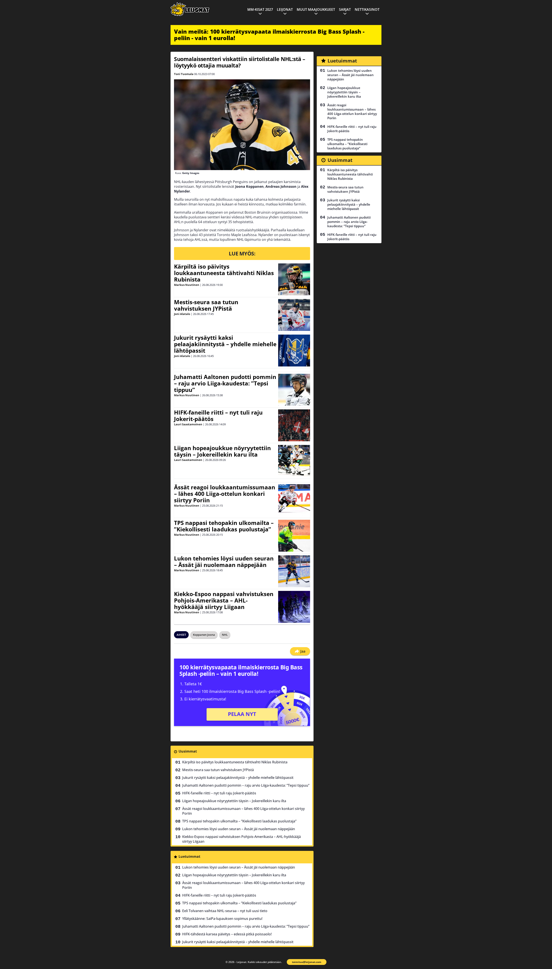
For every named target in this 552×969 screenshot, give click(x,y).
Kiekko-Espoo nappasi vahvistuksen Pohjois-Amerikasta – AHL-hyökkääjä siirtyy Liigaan (223, 600)
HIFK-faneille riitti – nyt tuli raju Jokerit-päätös (218, 416)
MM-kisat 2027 (260, 9)
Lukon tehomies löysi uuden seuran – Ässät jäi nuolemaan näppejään (224, 561)
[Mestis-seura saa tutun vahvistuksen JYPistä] (294, 315)
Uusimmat (188, 751)
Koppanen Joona (204, 635)
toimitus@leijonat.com (306, 962)
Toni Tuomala (183, 74)
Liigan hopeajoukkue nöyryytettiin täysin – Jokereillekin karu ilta (222, 451)
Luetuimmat (189, 856)
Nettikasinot (367, 9)
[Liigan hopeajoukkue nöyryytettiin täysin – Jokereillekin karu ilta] (294, 461)
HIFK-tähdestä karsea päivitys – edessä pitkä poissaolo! (227, 934)
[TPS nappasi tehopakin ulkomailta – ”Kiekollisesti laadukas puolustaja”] (294, 536)
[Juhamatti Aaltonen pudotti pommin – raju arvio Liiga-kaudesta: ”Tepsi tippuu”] (294, 390)
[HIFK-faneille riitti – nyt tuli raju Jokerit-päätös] (294, 425)
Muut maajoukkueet (316, 9)
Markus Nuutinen (186, 285)
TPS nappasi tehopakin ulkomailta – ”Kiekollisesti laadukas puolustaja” (224, 526)
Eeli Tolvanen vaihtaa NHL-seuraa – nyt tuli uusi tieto (224, 910)
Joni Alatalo (182, 314)
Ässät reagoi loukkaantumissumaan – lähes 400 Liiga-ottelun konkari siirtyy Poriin (224, 493)
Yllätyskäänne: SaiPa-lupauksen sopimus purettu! (222, 918)
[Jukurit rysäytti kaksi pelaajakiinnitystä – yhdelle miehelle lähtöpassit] (294, 350)
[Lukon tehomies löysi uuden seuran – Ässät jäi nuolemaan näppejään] (294, 571)
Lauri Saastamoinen (188, 424)
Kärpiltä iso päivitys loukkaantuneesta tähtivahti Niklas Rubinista (224, 273)
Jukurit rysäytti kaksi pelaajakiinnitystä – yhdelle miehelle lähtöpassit (225, 344)
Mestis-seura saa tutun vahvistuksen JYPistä (206, 305)
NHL (225, 635)
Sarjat (345, 9)
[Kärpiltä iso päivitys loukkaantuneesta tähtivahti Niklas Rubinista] (294, 279)
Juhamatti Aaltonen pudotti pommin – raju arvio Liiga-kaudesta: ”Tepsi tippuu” (225, 383)
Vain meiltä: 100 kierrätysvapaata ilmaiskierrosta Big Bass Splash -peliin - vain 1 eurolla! (269, 35)
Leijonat (285, 9)
